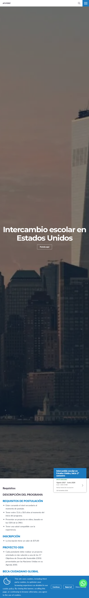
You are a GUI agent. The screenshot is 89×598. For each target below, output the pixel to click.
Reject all (68, 587)
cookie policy (8, 588)
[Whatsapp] (83, 583)
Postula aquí (44, 247)
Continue (56, 587)
